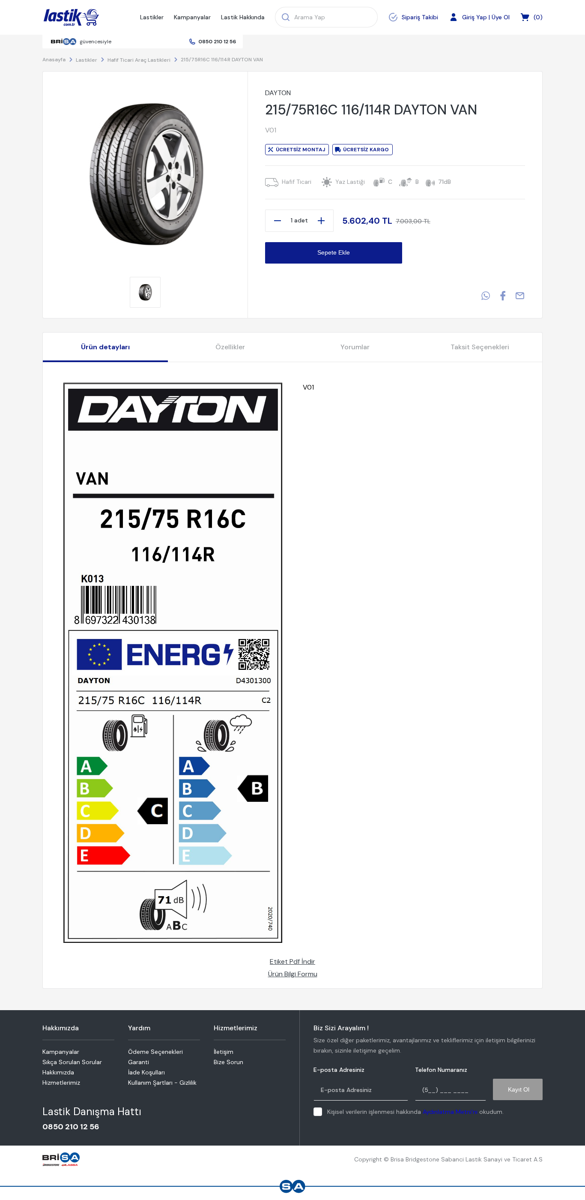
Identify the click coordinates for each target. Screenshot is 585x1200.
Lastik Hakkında (243, 17)
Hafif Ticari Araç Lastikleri (138, 60)
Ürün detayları (105, 346)
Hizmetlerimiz (61, 1082)
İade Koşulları (146, 1072)
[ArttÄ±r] (321, 221)
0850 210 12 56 (217, 41)
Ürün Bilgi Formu (292, 974)
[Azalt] (277, 221)
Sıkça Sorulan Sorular (72, 1062)
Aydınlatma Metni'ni (450, 1112)
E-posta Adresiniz (338, 1070)
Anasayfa (54, 59)
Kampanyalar (192, 17)
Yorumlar (355, 346)
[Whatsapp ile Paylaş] (486, 296)
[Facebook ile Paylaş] (503, 296)
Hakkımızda (58, 1072)
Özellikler (230, 346)
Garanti (138, 1062)
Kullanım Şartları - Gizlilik (162, 1082)
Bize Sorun (228, 1062)
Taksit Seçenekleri (480, 346)
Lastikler (152, 17)
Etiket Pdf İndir (292, 961)
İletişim (223, 1052)
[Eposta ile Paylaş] (520, 296)
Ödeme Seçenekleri (155, 1052)
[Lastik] (71, 17)
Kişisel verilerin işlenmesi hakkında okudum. (415, 1112)
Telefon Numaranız (441, 1070)
